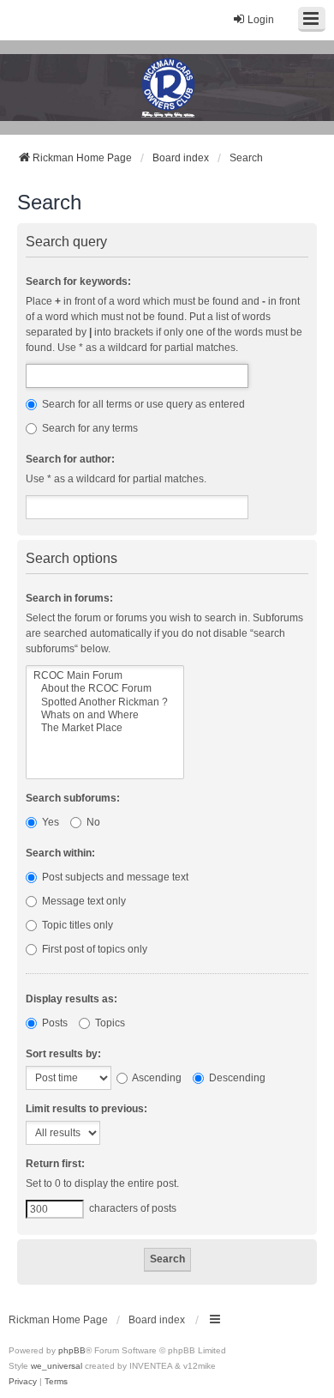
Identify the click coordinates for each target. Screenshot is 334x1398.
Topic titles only (76, 925)
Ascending (156, 1078)
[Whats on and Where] (105, 715)
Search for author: (70, 459)
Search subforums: (73, 798)
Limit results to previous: (86, 1109)
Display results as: (71, 999)
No (92, 822)
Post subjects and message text (113, 877)
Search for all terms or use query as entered (142, 404)
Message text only (82, 901)
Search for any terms (88, 428)
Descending (235, 1078)
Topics (108, 1023)
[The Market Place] (105, 728)
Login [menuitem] (261, 20)
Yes (49, 822)
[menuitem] (23, 1381)
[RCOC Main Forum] (105, 675)
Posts (53, 1023)
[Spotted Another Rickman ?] (105, 702)
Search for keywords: (78, 281)
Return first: (55, 1164)
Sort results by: (63, 1054)
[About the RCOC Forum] (105, 688)
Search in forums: (69, 598)
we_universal (56, 1366)
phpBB (72, 1350)
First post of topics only (93, 949)
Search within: (60, 853)
